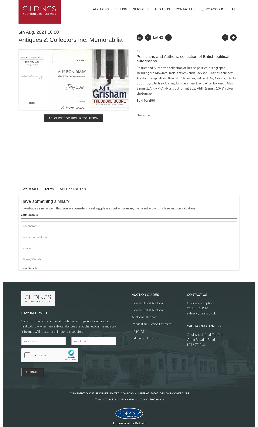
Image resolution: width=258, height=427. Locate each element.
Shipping (138, 331)
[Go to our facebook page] (135, 352)
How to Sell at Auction (147, 310)
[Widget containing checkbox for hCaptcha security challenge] (49, 355)
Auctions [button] (101, 9)
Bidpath (140, 423)
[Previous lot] (148, 37)
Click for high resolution (75, 118)
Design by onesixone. (175, 393)
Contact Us (185, 9)
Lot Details (30, 189)
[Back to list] (140, 37)
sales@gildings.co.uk (201, 313)
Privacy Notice (129, 399)
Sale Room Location (145, 338)
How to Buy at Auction (147, 303)
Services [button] (141, 9)
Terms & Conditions (107, 399)
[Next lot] (168, 37)
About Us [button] (162, 9)
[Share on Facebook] (157, 115)
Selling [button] (120, 9)
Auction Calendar (144, 317)
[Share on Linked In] (165, 115)
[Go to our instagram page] (173, 115)
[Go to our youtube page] (150, 352)
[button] (234, 9)
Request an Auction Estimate (151, 324)
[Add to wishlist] (233, 37)
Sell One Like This (73, 189)
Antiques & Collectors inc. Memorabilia (71, 39)
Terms (49, 189)
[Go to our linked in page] (143, 352)
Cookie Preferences (152, 399)
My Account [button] (215, 9)
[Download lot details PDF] (225, 37)
